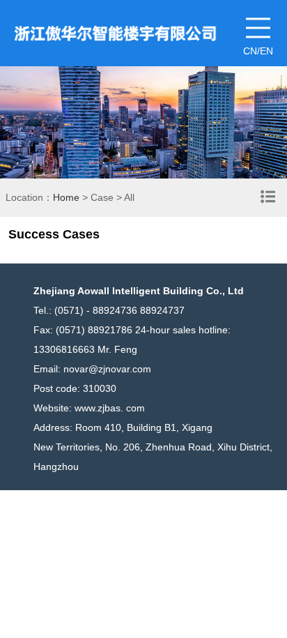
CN (250, 50)
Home (66, 197)
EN (266, 50)
